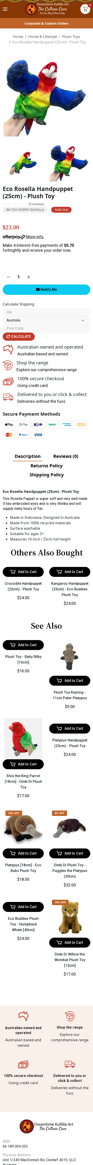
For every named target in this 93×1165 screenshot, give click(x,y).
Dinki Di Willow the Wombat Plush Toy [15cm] (69, 995)
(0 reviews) (36, 204)
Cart (85, 9)
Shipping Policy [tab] (47, 475)
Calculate (20, 336)
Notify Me (48, 289)
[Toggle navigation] (5, 9)
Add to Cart (27, 607)
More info (34, 236)
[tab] (27, 456)
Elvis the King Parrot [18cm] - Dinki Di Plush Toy (23, 817)
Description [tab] (28, 456)
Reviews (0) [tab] (65, 456)
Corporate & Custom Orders (46, 23)
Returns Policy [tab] (46, 466)
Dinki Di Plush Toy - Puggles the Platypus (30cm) (69, 906)
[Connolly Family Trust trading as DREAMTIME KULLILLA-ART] (46, 8)
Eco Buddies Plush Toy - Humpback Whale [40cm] (23, 995)
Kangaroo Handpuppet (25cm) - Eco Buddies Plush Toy (69, 625)
